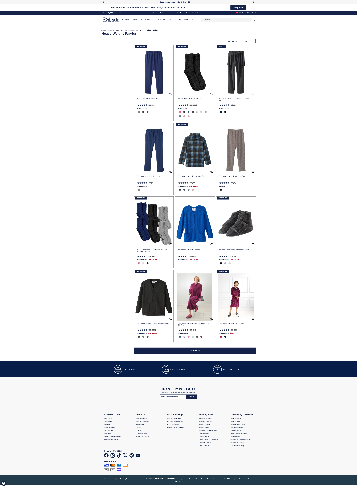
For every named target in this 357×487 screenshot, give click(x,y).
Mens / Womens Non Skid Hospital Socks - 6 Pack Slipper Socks (153, 250)
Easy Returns (108, 431)
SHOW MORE (195, 351)
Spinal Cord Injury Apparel (238, 433)
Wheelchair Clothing (237, 446)
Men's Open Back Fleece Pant (148, 98)
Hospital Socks (235, 421)
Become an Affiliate (142, 436)
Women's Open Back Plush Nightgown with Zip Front (194, 324)
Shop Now (238, 7)
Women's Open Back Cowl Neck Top (191, 176)
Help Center (108, 418)
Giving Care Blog (141, 433)
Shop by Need (206, 414)
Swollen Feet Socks (237, 443)
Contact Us (108, 421)
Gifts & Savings (175, 414)
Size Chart (107, 433)
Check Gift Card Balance (175, 427)
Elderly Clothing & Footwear (208, 440)
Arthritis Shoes (204, 427)
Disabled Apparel (204, 436)
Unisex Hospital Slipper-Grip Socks (190, 98)
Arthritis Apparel (204, 424)
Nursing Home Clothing (238, 424)
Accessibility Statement (112, 440)
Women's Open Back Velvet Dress (231, 323)
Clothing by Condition (241, 414)
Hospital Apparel (204, 446)
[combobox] (226, 20)
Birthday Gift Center (174, 418)
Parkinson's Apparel (236, 427)
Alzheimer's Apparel (205, 421)
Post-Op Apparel (236, 431)
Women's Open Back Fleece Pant (149, 176)
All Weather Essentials (129, 30)
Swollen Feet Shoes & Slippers (240, 440)
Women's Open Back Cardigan (189, 250)
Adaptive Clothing (205, 418)
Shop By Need (113, 30)
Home (103, 30)
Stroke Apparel (235, 436)
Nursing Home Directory (112, 436)
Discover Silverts (141, 418)
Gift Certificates (173, 424)
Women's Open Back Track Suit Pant (232, 176)
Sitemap (138, 431)
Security (138, 427)
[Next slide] (253, 2)
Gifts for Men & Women (175, 421)
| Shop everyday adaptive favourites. (148, 7)
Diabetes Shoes (204, 433)
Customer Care (112, 414)
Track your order (109, 427)
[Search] (202, 19)
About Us (140, 414)
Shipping (107, 424)
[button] (126, 19)
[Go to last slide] (103, 2)
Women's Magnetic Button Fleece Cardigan (153, 323)
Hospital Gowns (235, 418)
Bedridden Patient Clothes (208, 431)
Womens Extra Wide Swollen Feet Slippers (234, 250)
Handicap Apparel (205, 443)
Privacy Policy (140, 424)
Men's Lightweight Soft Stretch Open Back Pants (235, 99)
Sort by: (231, 41)
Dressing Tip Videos (142, 421)
